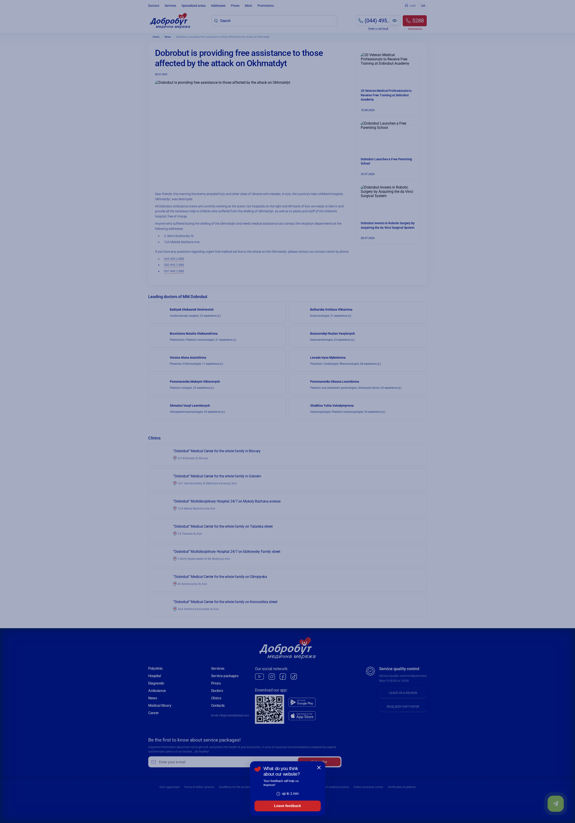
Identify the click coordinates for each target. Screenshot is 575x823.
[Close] (319, 767)
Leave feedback (287, 806)
